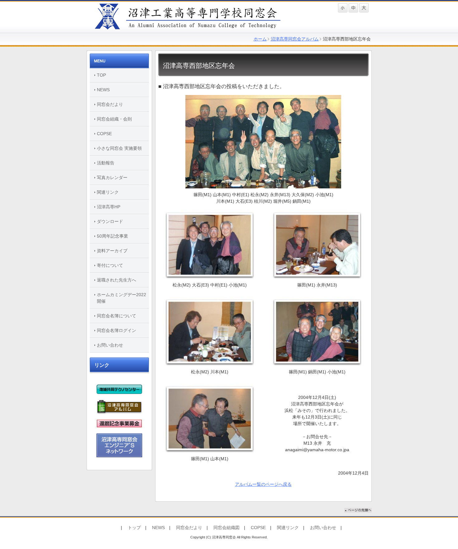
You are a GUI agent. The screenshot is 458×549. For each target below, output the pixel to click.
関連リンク (108, 192)
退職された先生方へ (116, 279)
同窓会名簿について (116, 315)
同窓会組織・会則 (114, 118)
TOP (101, 75)
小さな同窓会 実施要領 (119, 148)
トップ (134, 527)
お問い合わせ (110, 345)
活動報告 (105, 162)
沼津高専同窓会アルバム (295, 38)
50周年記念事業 (112, 236)
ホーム (260, 38)
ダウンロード (110, 221)
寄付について (110, 265)
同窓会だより (110, 104)
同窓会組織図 (226, 527)
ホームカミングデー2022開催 (121, 298)
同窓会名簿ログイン (116, 330)
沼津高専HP (108, 206)
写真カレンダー (112, 177)
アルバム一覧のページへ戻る (263, 484)
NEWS (103, 89)
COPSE (104, 133)
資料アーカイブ (112, 250)
